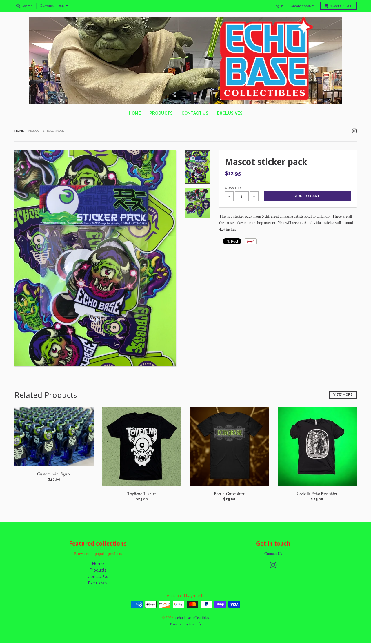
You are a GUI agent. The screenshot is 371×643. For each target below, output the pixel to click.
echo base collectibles (192, 617)
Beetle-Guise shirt (229, 494)
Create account (302, 6)
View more (342, 394)
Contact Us (194, 113)
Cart (341, 6)
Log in (278, 6)
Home (135, 113)
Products (161, 113)
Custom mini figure (54, 474)
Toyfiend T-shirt (141, 494)
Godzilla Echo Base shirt (317, 494)
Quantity (233, 187)
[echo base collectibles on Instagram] (354, 131)
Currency (47, 6)
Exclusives (230, 113)
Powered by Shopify (185, 624)
